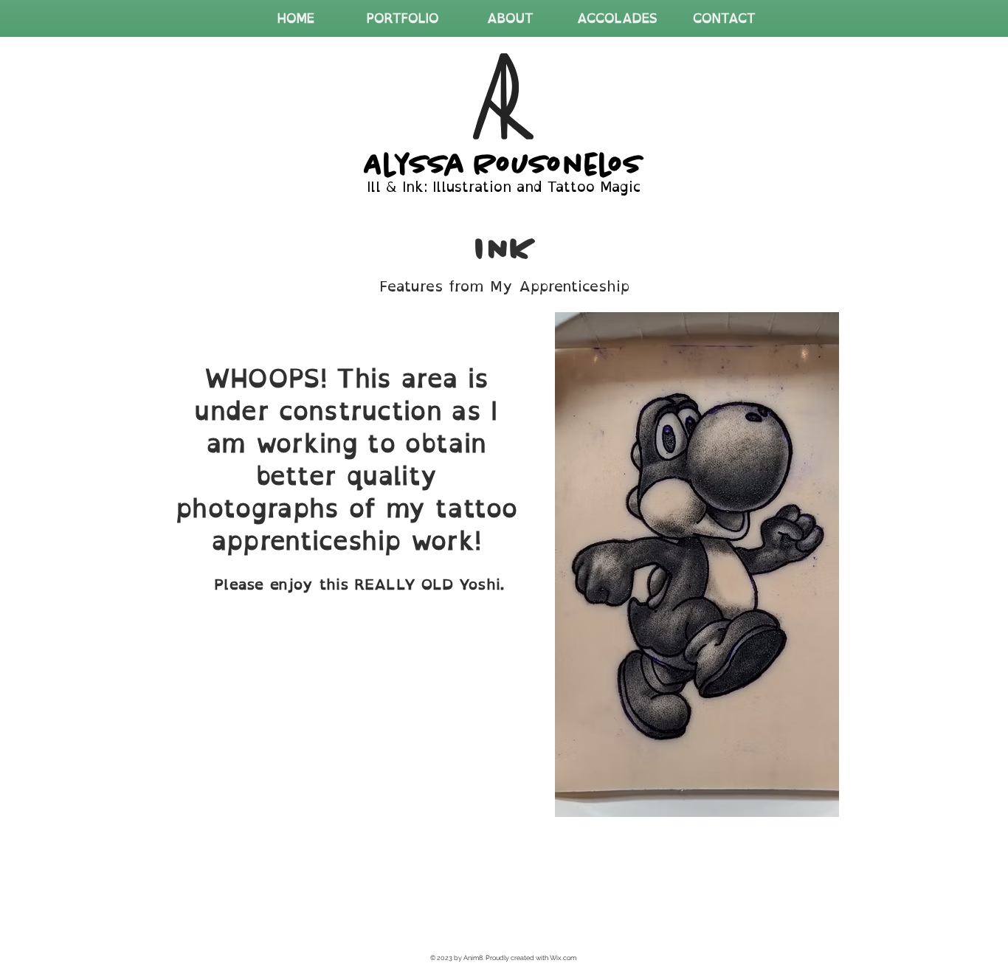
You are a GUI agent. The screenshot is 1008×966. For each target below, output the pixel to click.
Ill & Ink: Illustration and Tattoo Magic (504, 186)
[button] (403, 19)
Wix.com (563, 958)
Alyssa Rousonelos (504, 163)
